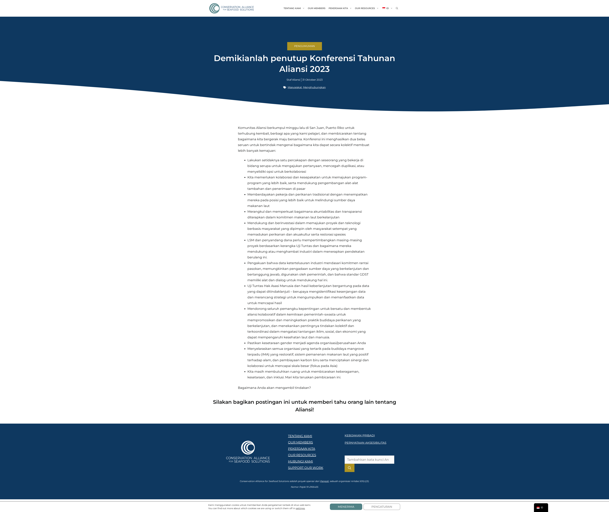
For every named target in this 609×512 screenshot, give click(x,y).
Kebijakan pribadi (360, 435)
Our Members (316, 8)
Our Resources (365, 8)
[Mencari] (349, 468)
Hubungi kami (300, 461)
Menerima (346, 507)
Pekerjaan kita (338, 8)
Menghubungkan (314, 87)
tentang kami (300, 436)
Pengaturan (381, 507)
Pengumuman (304, 46)
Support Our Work (305, 468)
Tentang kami (292, 8)
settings (300, 508)
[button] (397, 8)
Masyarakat (295, 87)
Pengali (324, 481)
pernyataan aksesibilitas (365, 443)
